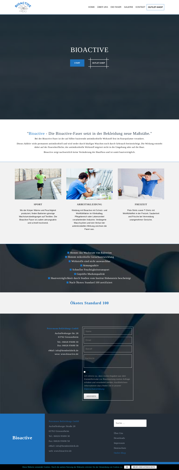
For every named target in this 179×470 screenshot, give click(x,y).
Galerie (128, 7)
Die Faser (116, 7)
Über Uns (102, 7)
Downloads (119, 438)
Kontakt (140, 7)
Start (77, 63)
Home (91, 7)
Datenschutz (120, 448)
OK (127, 467)
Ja (88, 372)
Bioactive (22, 437)
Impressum (119, 443)
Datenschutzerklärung (94, 389)
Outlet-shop (98, 63)
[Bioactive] (23, 7)
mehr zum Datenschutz (144, 467)
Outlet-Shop (155, 7)
